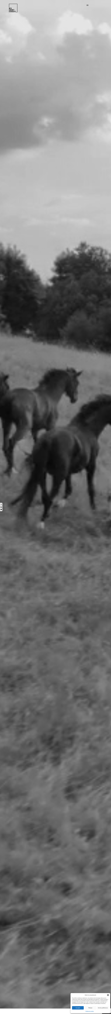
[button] (108, 995)
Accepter (78, 1007)
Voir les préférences (103, 1007)
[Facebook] (1, 504)
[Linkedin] (1, 507)
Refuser (90, 1007)
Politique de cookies (89, 1011)
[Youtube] (1, 509)
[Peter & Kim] (13, 8)
